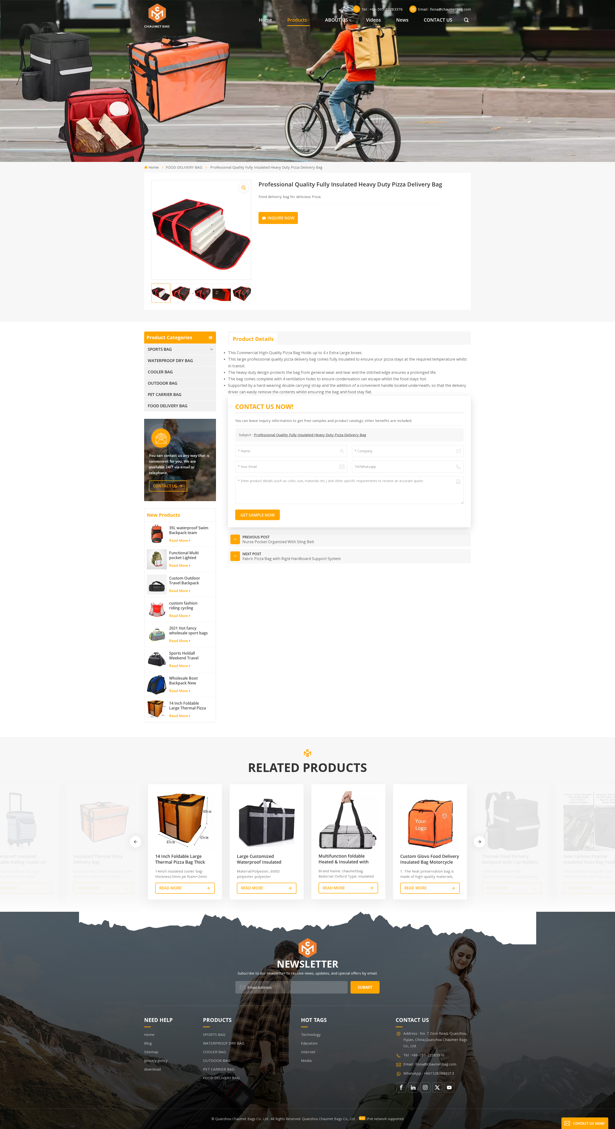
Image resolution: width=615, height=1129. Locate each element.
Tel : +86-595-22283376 (382, 9)
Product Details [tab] (253, 338)
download (152, 1069)
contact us (165, 486)
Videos (373, 20)
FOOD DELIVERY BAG (184, 167)
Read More (178, 540)
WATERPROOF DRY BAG (170, 360)
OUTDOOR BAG (162, 383)
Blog (148, 1043)
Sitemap (151, 1051)
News (402, 20)
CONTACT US (438, 20)
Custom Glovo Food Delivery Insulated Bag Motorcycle (429, 859)
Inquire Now (280, 218)
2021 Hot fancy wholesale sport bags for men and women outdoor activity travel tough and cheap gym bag (188, 630)
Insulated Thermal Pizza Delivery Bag (98, 859)
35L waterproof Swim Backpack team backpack (188, 530)
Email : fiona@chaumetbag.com (444, 9)
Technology (311, 1034)
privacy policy (156, 1060)
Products (297, 20)
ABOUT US (336, 20)
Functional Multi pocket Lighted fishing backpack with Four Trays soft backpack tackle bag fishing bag (189, 555)
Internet (308, 1051)
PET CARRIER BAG (164, 394)
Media (306, 1060)
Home (265, 20)
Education (309, 1043)
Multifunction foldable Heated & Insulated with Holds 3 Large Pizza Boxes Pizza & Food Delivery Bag (345, 859)
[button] (479, 842)
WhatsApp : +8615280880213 (428, 1073)
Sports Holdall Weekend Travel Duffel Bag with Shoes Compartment (188, 655)
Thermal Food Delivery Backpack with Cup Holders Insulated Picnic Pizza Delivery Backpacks (510, 859)
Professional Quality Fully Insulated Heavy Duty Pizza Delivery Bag (310, 434)
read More (89, 888)
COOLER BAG (160, 372)
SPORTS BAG (160, 349)
